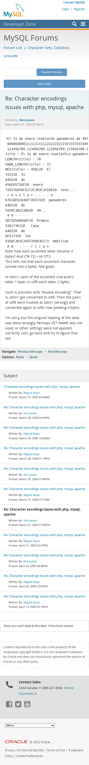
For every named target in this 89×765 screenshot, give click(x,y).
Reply (20, 357)
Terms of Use (56, 750)
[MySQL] (14, 10)
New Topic (45, 84)
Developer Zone (19, 24)
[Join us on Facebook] (9, 706)
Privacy (10, 750)
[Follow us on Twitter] (18, 706)
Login (65, 9)
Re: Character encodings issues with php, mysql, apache (44, 407)
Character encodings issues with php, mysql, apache (42, 387)
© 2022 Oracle (40, 742)
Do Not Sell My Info (30, 750)
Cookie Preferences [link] (29, 756)
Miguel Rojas (31, 393)
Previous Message (30, 351)
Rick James (30, 413)
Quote (33, 357)
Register (79, 9)
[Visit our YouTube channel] (27, 706)
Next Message (57, 351)
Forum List (13, 47)
